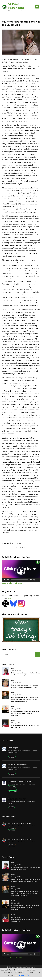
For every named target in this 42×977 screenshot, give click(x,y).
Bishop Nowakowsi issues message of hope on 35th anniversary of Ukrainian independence (25, 713)
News (13, 668)
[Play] (4, 580)
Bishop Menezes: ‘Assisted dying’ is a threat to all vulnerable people (25, 674)
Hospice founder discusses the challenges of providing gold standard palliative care (25, 686)
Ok (28, 975)
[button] (21, 571)
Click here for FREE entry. (12, 583)
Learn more (19, 975)
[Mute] (34, 580)
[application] (21, 571)
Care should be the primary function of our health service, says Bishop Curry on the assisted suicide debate (24, 699)
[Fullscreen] (37, 580)
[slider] (19, 579)
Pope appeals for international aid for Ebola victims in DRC (25, 726)
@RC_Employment (15, 598)
